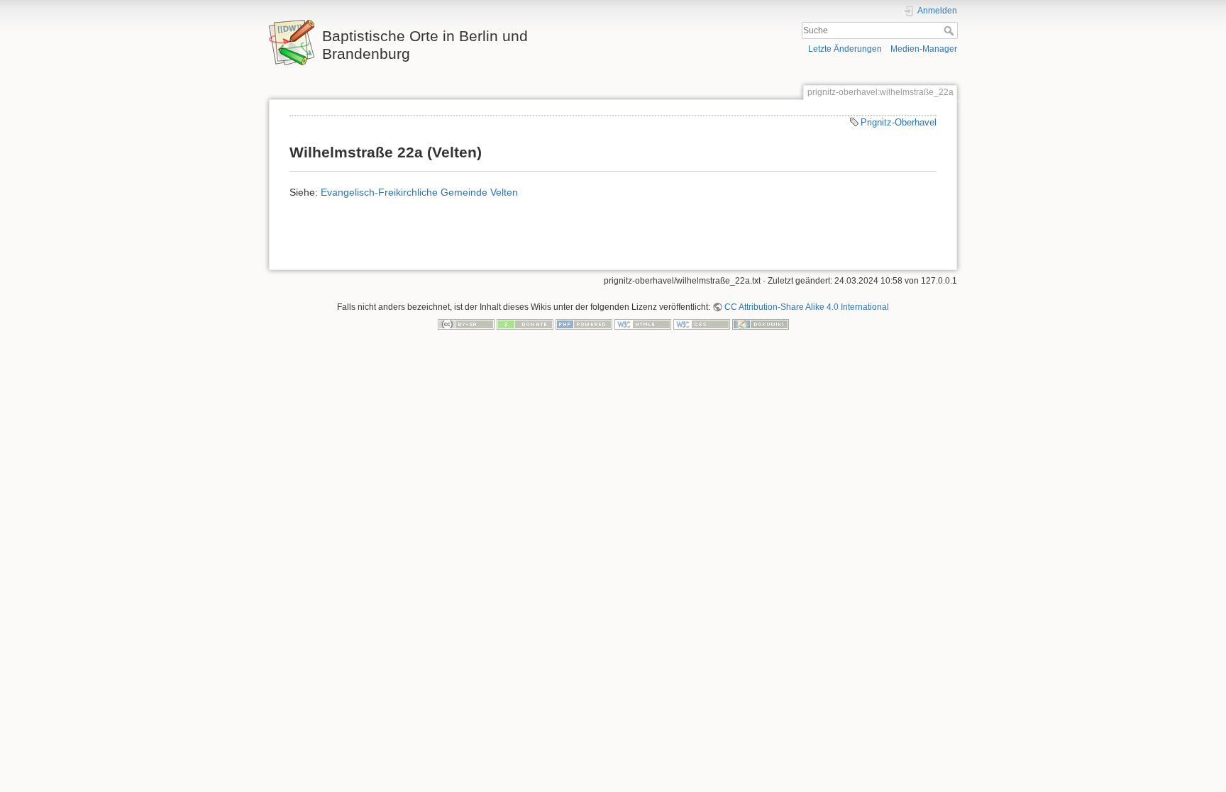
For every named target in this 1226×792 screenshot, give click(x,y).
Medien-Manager (923, 49)
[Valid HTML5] (642, 323)
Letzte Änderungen (845, 49)
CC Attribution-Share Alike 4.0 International (806, 307)
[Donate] (525, 323)
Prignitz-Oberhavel (899, 122)
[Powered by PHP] (584, 323)
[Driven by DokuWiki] (760, 323)
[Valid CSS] (701, 323)
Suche (950, 30)
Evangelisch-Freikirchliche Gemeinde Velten (419, 192)
